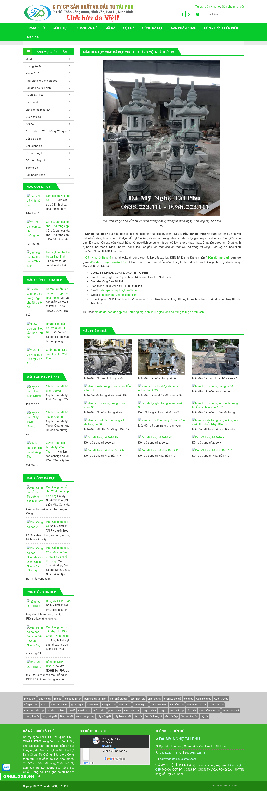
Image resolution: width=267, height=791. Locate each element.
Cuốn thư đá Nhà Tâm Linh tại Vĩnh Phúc (57, 354)
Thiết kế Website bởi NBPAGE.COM (228, 785)
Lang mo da (109, 704)
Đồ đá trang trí (35, 153)
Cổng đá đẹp (152, 28)
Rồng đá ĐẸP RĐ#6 (58, 601)
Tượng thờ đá (31, 716)
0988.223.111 (198, 752)
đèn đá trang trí (175, 312)
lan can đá (93, 704)
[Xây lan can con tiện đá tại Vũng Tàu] (35, 450)
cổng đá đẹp (31, 704)
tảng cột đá (66, 716)
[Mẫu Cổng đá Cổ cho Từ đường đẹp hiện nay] (35, 494)
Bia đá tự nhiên (35, 95)
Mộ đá (110, 28)
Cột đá (128, 28)
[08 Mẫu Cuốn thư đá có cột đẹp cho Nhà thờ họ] (35, 298)
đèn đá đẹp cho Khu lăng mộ (125, 312)
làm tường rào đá (196, 704)
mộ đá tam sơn (194, 312)
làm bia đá (124, 704)
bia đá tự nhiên (73, 698)
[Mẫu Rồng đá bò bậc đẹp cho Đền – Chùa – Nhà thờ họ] (35, 636)
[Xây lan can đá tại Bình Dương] (35, 391)
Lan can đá (32, 102)
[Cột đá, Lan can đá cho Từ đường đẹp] (35, 229)
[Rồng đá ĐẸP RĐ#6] (35, 603)
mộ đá (204, 716)
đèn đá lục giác (154, 312)
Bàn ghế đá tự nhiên (38, 87)
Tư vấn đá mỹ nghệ (207, 6)
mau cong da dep (34, 710)
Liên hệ (33, 36)
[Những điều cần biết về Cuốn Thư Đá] (35, 331)
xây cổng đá (104, 716)
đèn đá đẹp (171, 716)
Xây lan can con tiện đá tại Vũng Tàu (56, 447)
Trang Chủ (36, 28)
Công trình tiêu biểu (221, 28)
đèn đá (138, 716)
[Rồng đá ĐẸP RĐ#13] (35, 664)
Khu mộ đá (32, 73)
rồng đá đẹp (177, 710)
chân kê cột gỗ (172, 698)
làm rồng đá (177, 704)
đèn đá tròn (118, 262)
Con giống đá (34, 145)
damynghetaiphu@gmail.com (119, 290)
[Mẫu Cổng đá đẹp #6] (35, 524)
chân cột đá (154, 698)
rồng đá (163, 710)
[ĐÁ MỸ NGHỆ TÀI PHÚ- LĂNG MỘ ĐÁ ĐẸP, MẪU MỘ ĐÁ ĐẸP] (95, 12)
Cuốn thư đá (33, 116)
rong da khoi (149, 710)
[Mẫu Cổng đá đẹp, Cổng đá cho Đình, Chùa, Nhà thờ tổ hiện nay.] (35, 559)
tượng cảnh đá (231, 710)
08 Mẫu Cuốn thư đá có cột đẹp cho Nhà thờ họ (57, 293)
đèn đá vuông (99, 262)
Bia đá (57, 698)
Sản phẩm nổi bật (233, 6)
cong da (188, 698)
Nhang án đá (87, 28)
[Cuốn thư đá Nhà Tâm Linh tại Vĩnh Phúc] (35, 357)
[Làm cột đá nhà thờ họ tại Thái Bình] (35, 259)
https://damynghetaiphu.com (119, 295)
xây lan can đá (122, 716)
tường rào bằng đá (209, 710)
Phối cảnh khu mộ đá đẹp (41, 80)
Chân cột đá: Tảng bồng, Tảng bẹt (47, 131)
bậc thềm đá (138, 698)
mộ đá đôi (101, 312)
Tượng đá (32, 167)
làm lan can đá (159, 704)
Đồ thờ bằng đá (35, 160)
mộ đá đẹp (99, 710)
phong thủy (114, 710)
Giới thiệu (61, 28)
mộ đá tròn (84, 710)
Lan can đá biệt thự (38, 109)
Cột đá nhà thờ (59, 704)
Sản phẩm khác (183, 28)
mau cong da (216, 704)
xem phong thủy (85, 716)
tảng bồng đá (49, 716)
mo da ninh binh (56, 710)
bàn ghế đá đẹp (118, 698)
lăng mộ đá (45, 698)
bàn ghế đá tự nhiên (95, 698)
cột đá (44, 704)
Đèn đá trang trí (218, 257)
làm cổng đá (140, 704)
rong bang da (131, 710)
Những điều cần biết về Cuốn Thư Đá (56, 328)
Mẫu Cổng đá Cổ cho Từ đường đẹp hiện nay (57, 491)
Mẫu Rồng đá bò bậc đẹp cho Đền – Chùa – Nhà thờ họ (57, 631)
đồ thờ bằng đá (189, 716)
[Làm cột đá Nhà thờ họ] (35, 200)
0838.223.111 (168, 752)
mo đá (71, 710)
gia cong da (77, 704)
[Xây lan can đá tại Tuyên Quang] (35, 419)
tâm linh (191, 710)
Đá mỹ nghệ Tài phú (98, 257)
